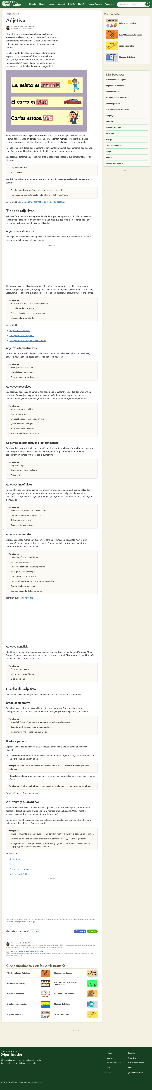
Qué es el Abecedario (16, 994)
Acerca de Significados (112, 1063)
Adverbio (29, 598)
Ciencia (42, 4)
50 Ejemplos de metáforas (65, 994)
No (37, 931)
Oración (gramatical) (16, 983)
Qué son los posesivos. (20, 869)
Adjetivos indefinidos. (20, 874)
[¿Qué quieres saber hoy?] (147, 4)
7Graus (14, 1082)
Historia (32, 4)
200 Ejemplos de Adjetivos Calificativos (65, 983)
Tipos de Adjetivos (62, 1004)
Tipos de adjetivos (56, 202)
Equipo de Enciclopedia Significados (31, 951)
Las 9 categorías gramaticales (32, 202)
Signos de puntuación (63, 973)
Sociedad (61, 4)
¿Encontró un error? (135, 1073)
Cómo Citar (132, 1058)
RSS (129, 1068)
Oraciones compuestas (17, 1004)
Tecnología (109, 4)
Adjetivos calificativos (20, 330)
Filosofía (81, 4)
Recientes (131, 1053)
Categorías (108, 1058)
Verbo (12, 864)
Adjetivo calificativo (15, 1014)
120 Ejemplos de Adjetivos (18, 973)
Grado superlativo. (31, 793)
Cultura (51, 4)
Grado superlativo (61, 1014)
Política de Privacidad (136, 1063)
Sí (32, 931)
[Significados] (21, 1055)
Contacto (107, 1073)
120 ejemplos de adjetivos (22, 335)
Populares (108, 1053)
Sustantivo (15, 859)
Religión (71, 4)
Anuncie (107, 1068)
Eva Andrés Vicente (26, 943)
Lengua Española (95, 4)
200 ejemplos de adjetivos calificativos (28, 340)
